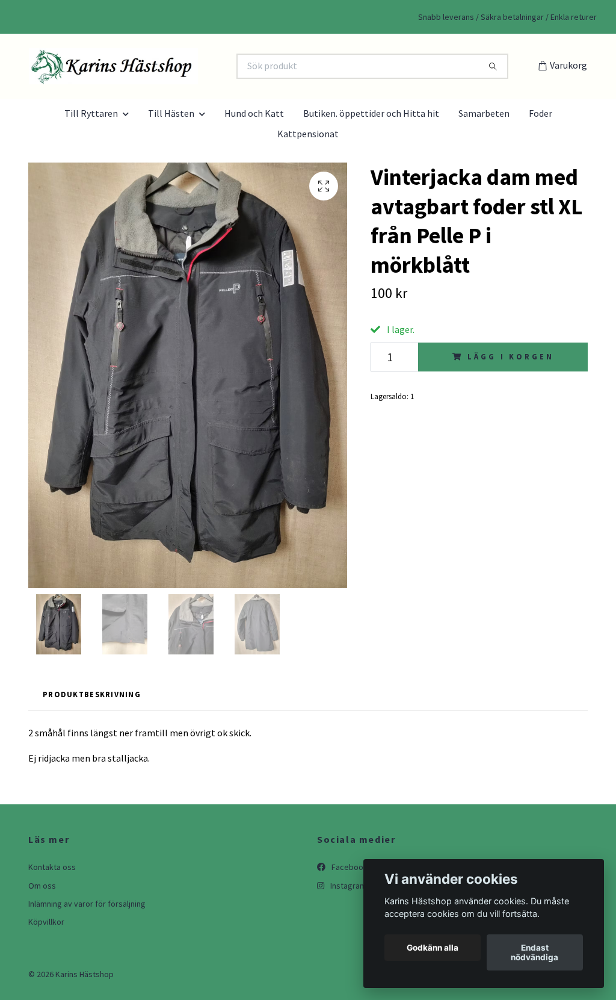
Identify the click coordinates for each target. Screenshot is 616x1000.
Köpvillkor (46, 921)
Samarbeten (484, 113)
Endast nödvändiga (534, 952)
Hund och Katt (254, 113)
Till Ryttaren (91, 113)
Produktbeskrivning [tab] (92, 694)
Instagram (347, 885)
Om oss (42, 885)
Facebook (349, 867)
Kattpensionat (308, 134)
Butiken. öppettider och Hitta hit (371, 113)
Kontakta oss (52, 867)
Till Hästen (171, 113)
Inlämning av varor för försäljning (87, 903)
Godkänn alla (432, 947)
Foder (540, 113)
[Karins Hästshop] (168, 66)
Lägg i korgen (510, 356)
